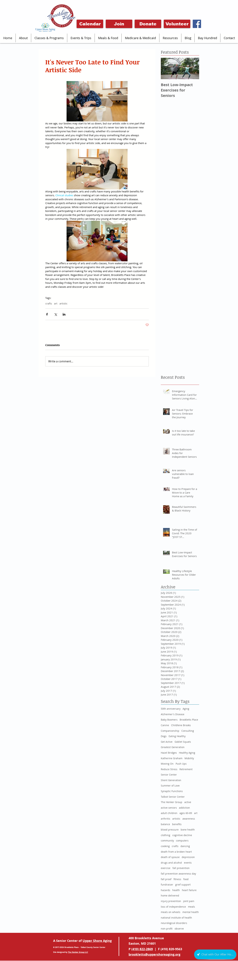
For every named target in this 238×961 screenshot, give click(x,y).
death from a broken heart (176, 851)
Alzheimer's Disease (172, 714)
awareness (188, 818)
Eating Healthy (177, 736)
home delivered (170, 895)
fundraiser (167, 884)
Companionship (170, 730)
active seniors (169, 807)
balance (165, 824)
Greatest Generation (173, 747)
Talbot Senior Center (173, 796)
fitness (177, 879)
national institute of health (176, 917)
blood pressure (170, 829)
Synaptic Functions (172, 791)
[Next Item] (193, 68)
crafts (48, 303)
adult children (169, 813)
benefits (177, 824)
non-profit (166, 928)
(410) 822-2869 (142, 949)
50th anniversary (171, 708)
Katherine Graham (171, 758)
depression (188, 857)
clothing (165, 835)
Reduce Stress (169, 769)
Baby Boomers (169, 719)
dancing (185, 846)
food (186, 879)
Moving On (167, 763)
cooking (165, 846)
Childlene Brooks (181, 725)
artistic (63, 303)
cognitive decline (182, 835)
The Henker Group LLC (78, 952)
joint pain (188, 901)
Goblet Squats (183, 741)
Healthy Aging (187, 752)
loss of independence (173, 906)
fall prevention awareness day (178, 873)
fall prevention (181, 868)
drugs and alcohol (171, 862)
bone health (188, 829)
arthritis (165, 818)
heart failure (189, 890)
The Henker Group (171, 802)
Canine (165, 725)
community (167, 840)
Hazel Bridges (169, 752)
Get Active (166, 741)
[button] (23, 38)
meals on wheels (170, 912)
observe (179, 928)
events (188, 862)
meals (191, 906)
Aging (186, 708)
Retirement (186, 769)
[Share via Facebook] (47, 314)
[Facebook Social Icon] (197, 24)
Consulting (187, 730)
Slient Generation (171, 780)
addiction (184, 807)
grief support (183, 884)
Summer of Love (170, 785)
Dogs (164, 736)
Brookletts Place (189, 719)
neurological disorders (174, 923)
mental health (190, 912)
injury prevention (171, 901)
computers (182, 840)
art (55, 303)
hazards (165, 890)
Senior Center (169, 774)
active (187, 802)
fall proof (166, 879)
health (176, 890)
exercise (165, 868)
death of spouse (170, 857)
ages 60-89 (185, 813)
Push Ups (181, 763)
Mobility (189, 758)
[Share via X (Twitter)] (55, 314)
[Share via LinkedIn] (64, 314)
